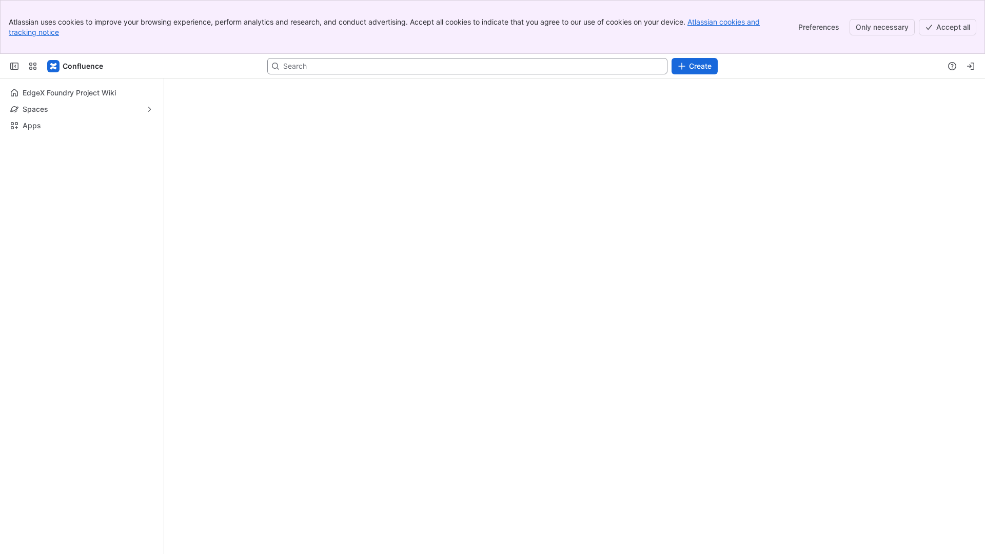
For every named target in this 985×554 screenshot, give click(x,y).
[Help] (952, 66)
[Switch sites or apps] (33, 66)
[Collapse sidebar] (14, 66)
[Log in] (970, 66)
